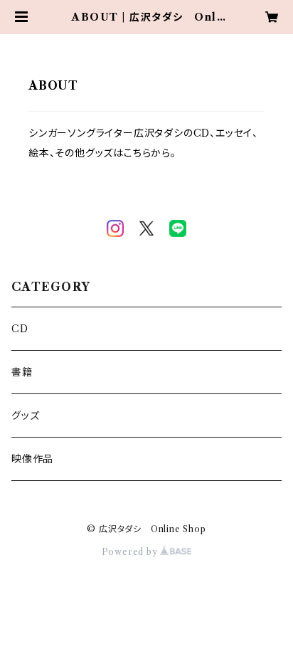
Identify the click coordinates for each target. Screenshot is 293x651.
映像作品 (32, 458)
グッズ (25, 415)
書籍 (22, 372)
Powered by (131, 551)
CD (19, 328)
